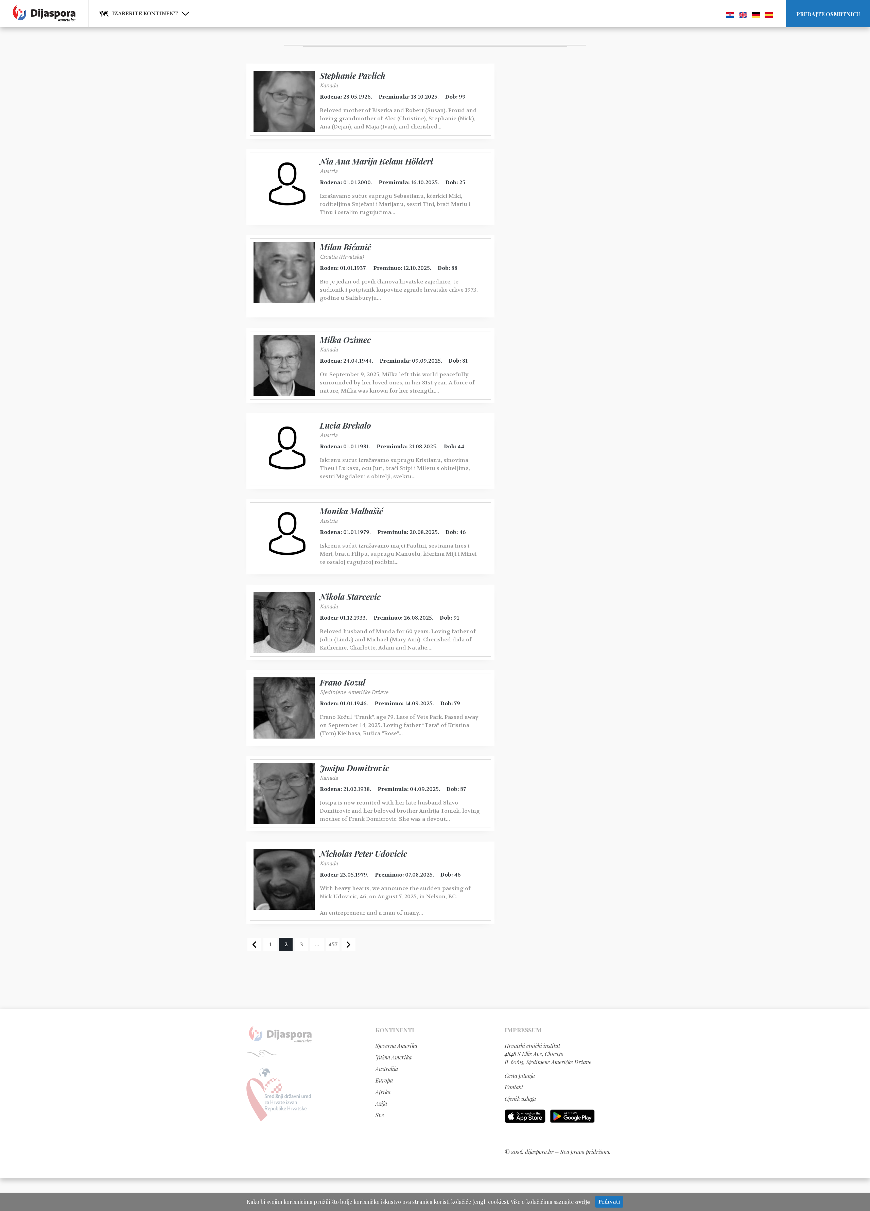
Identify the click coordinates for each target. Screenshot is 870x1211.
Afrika (383, 1091)
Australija (387, 1068)
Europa (384, 1080)
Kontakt (514, 1087)
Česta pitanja (520, 1075)
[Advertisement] (556, 165)
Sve (380, 1115)
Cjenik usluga (520, 1098)
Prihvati (609, 1201)
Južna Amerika (394, 1057)
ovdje (582, 1202)
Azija (381, 1103)
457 (332, 944)
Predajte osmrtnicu (828, 14)
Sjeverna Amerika (396, 1045)
